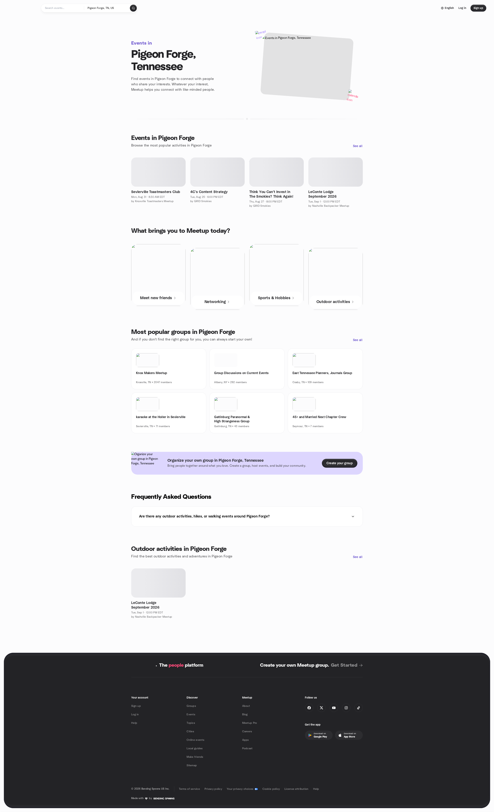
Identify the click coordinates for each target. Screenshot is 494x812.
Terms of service (189, 789)
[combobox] (107, 8)
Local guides (195, 748)
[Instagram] (346, 708)
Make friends (195, 757)
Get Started (344, 665)
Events (191, 714)
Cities (190, 731)
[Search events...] (133, 8)
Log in (135, 714)
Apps (245, 740)
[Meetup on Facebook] (309, 708)
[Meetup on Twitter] (321, 708)
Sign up (136, 706)
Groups (191, 706)
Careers (247, 731)
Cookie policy (271, 789)
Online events (195, 740)
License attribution (296, 789)
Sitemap (192, 765)
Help (134, 723)
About (246, 706)
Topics (191, 723)
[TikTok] (358, 708)
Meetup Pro (249, 723)
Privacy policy (213, 789)
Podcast (247, 748)
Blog (245, 714)
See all (357, 146)
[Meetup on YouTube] (334, 708)
